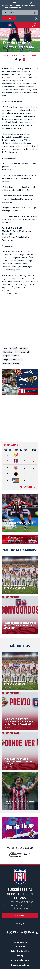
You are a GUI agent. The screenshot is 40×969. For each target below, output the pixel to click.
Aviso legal (20, 955)
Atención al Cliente (20, 960)
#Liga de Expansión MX (13, 359)
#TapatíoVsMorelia (11, 355)
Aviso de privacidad (20, 951)
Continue (9, 18)
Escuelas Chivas (20, 946)
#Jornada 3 (7, 351)
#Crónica (24, 348)
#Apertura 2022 (22, 351)
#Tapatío (13, 348)
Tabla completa (27, 486)
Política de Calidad (20, 965)
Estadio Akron (20, 942)
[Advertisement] (20, 320)
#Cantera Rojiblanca (11, 363)
